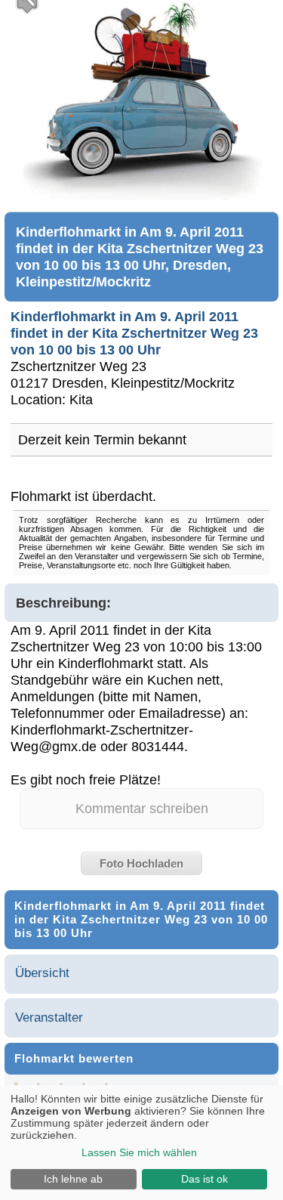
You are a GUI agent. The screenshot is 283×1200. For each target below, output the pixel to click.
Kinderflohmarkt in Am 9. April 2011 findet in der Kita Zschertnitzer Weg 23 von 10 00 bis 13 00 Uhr (134, 332)
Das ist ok (204, 1179)
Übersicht (42, 973)
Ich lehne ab (73, 1179)
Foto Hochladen (141, 863)
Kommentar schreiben (141, 808)
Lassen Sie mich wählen (139, 1152)
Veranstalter (49, 1017)
